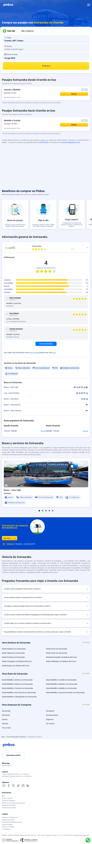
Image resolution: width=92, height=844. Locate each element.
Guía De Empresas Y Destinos (16, 737)
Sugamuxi (49, 719)
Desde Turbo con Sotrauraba (56, 653)
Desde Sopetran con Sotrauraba (14, 649)
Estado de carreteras (8, 800)
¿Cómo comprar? (7, 798)
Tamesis (5, 724)
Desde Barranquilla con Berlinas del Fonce (61, 657)
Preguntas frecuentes (9, 805)
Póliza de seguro (7, 824)
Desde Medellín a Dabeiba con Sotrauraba (61, 688)
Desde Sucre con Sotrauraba (56, 649)
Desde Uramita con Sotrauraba (13, 657)
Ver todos (86, 642)
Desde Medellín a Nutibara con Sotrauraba (61, 684)
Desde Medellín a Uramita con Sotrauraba (17, 680)
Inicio (3, 737)
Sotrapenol (50, 711)
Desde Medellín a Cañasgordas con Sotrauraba (19, 697)
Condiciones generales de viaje (12, 822)
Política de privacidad (9, 808)
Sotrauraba (34, 352)
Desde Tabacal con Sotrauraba (13, 653)
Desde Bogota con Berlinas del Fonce (15, 666)
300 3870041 (44, 142)
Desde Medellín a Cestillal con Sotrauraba (61, 680)
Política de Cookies (8, 827)
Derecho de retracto (8, 820)
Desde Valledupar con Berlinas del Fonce (61, 661)
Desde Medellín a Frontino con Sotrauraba (17, 688)
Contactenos (6, 829)
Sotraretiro (6, 715)
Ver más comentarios (46, 344)
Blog (3, 796)
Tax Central (50, 724)
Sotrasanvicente (52, 715)
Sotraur (5, 719)
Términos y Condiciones (9, 817)
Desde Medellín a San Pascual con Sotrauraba (19, 692)
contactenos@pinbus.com (70, 142)
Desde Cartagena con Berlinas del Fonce (17, 661)
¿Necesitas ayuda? (13, 755)
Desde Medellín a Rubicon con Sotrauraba (17, 684)
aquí (54, 352)
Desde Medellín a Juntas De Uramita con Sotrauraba (65, 692)
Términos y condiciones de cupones (13, 803)
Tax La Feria (6, 728)
